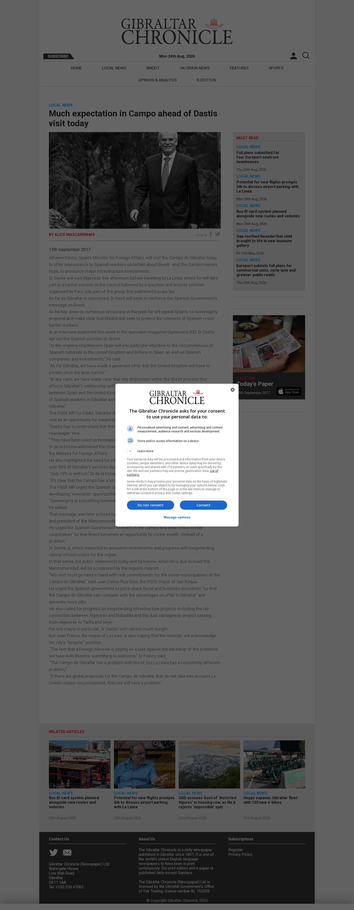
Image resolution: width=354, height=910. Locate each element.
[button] (177, 451)
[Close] (232, 390)
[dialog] (177, 455)
